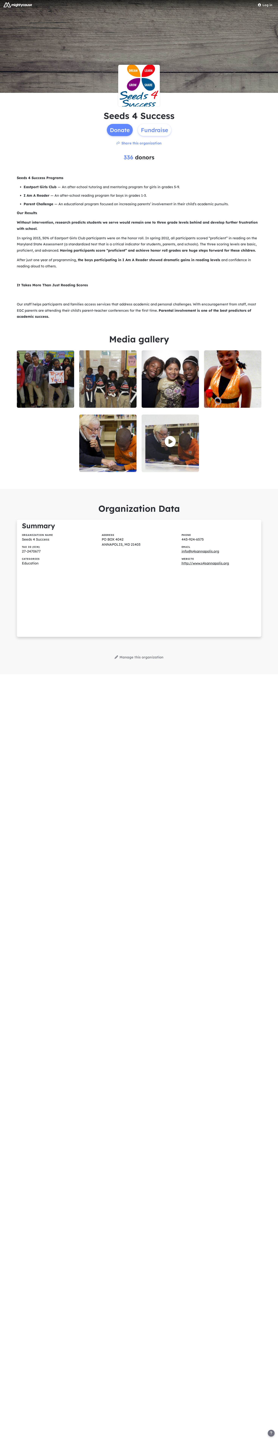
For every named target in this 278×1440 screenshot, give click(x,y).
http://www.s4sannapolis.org (205, 563)
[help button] (271, 1433)
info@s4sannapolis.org (200, 551)
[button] (170, 441)
